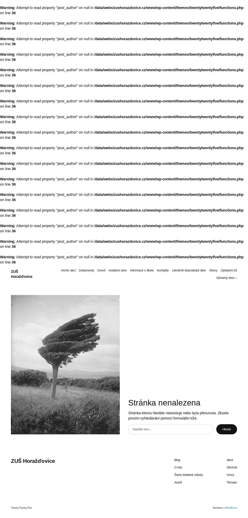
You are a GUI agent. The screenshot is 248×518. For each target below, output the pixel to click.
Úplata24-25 (229, 270)
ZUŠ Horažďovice (33, 461)
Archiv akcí (68, 270)
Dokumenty (86, 270)
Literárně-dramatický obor (189, 270)
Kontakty (163, 270)
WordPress (231, 507)
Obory (213, 270)
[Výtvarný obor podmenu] (236, 278)
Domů (101, 270)
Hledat (226, 429)
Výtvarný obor (225, 277)
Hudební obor (118, 270)
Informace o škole (142, 270)
